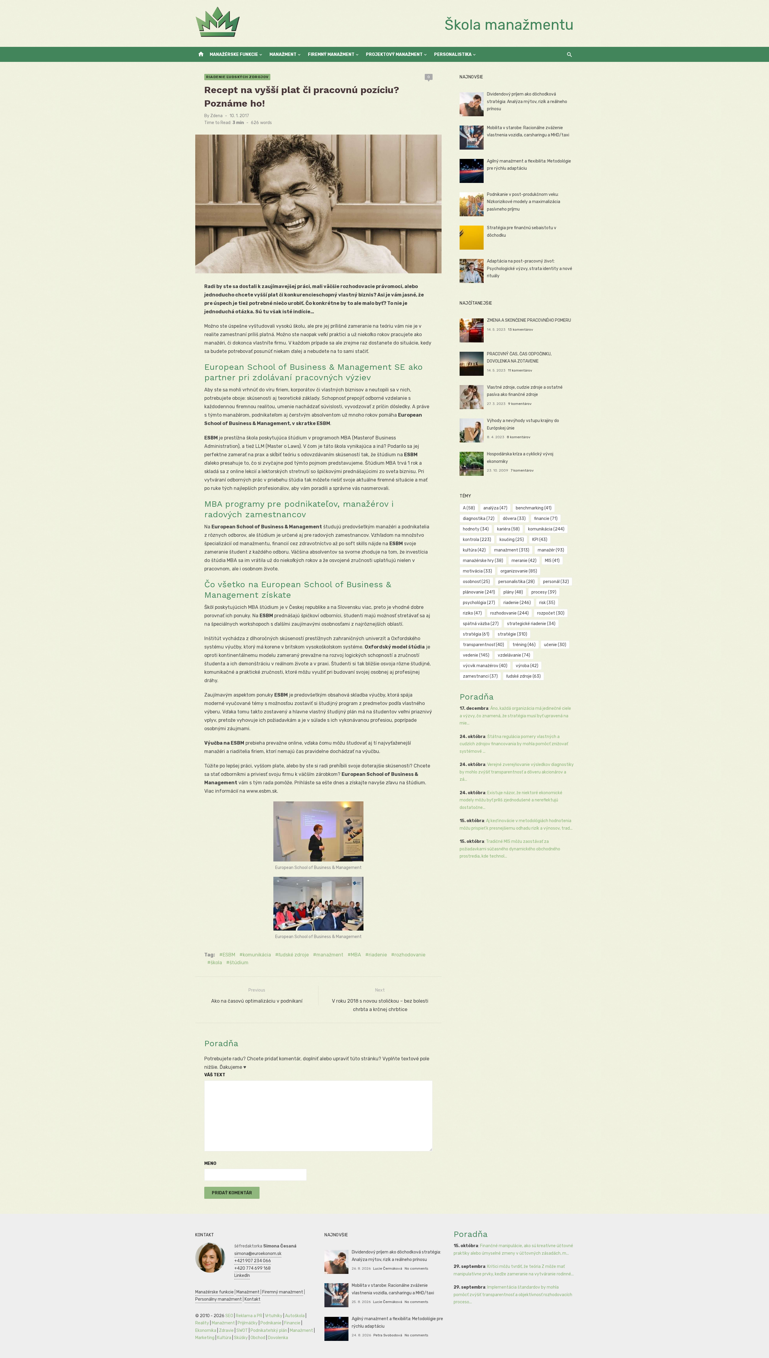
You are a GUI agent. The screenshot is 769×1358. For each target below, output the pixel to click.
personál (556, 581)
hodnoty (476, 529)
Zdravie (226, 1330)
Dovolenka (278, 1337)
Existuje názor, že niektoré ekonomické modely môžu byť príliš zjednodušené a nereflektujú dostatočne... (511, 800)
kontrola (477, 539)
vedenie (476, 655)
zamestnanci (480, 676)
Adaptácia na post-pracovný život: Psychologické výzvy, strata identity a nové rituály (529, 268)
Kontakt (252, 1299)
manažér (551, 550)
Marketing (204, 1337)
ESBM (229, 955)
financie (546, 518)
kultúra (474, 550)
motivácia (477, 571)
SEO (229, 1315)
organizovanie (518, 571)
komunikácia (257, 955)
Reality (202, 1323)
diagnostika (478, 518)
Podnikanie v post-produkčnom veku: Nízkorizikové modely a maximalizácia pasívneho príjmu (523, 202)
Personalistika (453, 54)
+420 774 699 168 (252, 1268)
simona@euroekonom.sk (257, 1253)
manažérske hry (483, 560)
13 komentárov (520, 329)
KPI (539, 539)
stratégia (476, 634)
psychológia (479, 602)
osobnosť (476, 581)
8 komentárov (518, 437)
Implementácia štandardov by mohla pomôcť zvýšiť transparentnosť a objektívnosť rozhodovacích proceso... (513, 1295)
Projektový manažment (394, 54)
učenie (555, 644)
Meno (210, 1163)
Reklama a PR (249, 1315)
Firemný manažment (331, 54)
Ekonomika (205, 1330)
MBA (356, 955)
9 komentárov (520, 404)
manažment (329, 955)
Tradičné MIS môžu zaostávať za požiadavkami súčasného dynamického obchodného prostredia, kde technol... (510, 849)
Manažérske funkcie (234, 54)
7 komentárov (522, 470)
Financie (292, 1323)
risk (547, 602)
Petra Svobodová (387, 1335)
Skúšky (241, 1337)
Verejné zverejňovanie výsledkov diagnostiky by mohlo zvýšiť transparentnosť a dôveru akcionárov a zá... (517, 772)
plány (513, 592)
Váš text (214, 1074)
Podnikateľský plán (269, 1330)
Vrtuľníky (273, 1315)
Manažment (282, 54)
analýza (495, 508)
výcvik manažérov (485, 665)
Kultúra (224, 1337)
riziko (472, 613)
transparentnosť (483, 644)
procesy (543, 592)
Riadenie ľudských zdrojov (237, 77)
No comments (416, 1268)
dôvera (514, 518)
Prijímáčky (248, 1323)
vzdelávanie (514, 655)
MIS (552, 560)
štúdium (238, 962)
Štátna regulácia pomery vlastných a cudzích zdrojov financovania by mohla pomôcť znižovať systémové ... (514, 744)
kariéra (508, 529)
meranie (524, 560)
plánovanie (479, 592)
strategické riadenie (531, 623)
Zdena (216, 115)
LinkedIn (242, 1275)
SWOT (242, 1330)
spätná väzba (481, 623)
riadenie (378, 955)
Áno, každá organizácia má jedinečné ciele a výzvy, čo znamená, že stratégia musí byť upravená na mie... (515, 716)
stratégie (512, 634)
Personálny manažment (218, 1299)
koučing (512, 539)
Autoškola (295, 1315)
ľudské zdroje (293, 955)
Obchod (258, 1337)
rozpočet (550, 613)
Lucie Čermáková (387, 1268)
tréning (524, 644)
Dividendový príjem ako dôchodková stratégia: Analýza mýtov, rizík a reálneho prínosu (527, 101)
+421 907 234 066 (252, 1260)
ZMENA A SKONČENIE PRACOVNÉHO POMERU (529, 320)
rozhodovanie (409, 955)
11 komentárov (520, 370)
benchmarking (534, 508)
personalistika (516, 581)
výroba (527, 665)
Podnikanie (270, 1323)
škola (216, 962)
